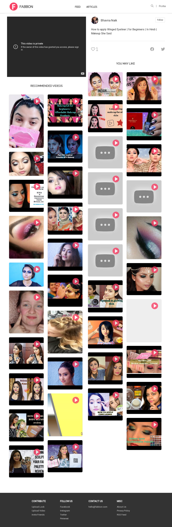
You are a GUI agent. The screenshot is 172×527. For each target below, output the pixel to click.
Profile (162, 6)
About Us (121, 507)
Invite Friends (38, 514)
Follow (160, 20)
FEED (78, 7)
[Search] (152, 6)
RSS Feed (121, 514)
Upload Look (38, 507)
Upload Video (38, 510)
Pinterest (64, 518)
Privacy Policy (123, 510)
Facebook (65, 507)
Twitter (63, 514)
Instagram (65, 510)
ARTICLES (91, 7)
